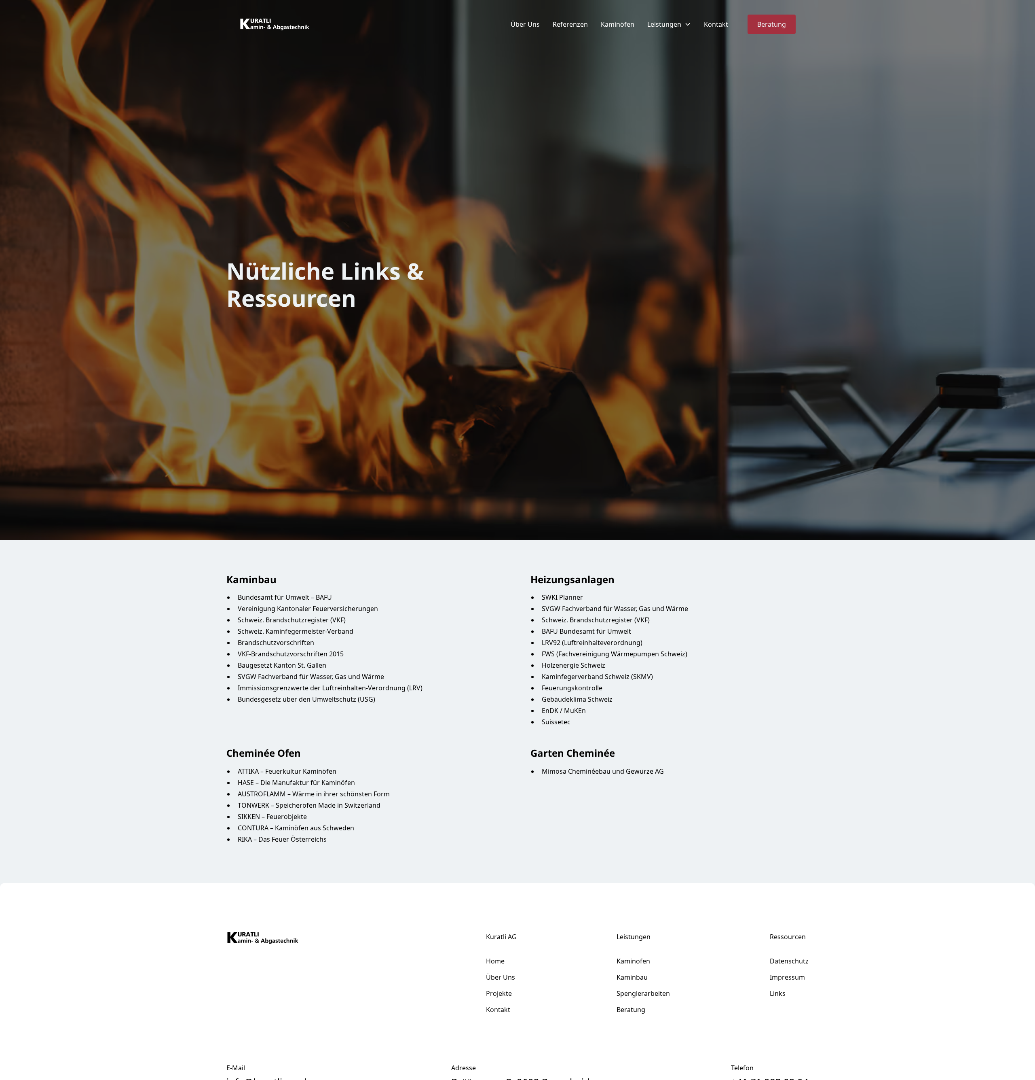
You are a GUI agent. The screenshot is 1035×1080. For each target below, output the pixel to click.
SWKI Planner (562, 597)
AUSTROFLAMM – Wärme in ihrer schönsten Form (314, 793)
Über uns (500, 977)
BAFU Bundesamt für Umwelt (586, 631)
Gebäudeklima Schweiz (577, 699)
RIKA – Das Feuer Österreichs (282, 839)
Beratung (771, 24)
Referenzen (570, 24)
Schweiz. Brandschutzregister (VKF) (292, 619)
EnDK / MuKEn (564, 710)
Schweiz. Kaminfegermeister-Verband (295, 631)
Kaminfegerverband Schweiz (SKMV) (597, 676)
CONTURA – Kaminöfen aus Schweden (296, 827)
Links (778, 993)
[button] (669, 24)
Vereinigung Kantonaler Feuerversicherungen (308, 608)
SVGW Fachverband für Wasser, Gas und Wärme (311, 676)
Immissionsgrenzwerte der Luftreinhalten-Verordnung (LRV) (330, 687)
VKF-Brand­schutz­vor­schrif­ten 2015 (291, 653)
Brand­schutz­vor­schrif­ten (276, 642)
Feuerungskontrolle (572, 687)
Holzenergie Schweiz (573, 665)
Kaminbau (632, 977)
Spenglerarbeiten (643, 993)
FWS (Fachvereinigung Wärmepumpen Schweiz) (614, 653)
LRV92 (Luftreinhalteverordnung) (592, 642)
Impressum (787, 977)
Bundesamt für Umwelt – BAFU (285, 597)
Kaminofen (633, 961)
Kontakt (716, 24)
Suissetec (556, 721)
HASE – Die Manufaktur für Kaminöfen (296, 782)
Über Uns (525, 24)
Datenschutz (789, 961)
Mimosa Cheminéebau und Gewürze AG (603, 771)
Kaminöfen (617, 24)
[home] (274, 24)
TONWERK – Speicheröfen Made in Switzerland (309, 805)
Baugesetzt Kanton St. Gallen (282, 665)
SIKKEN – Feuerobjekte (272, 816)
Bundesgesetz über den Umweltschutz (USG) (306, 699)
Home (495, 961)
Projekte (499, 993)
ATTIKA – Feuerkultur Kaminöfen (287, 771)
